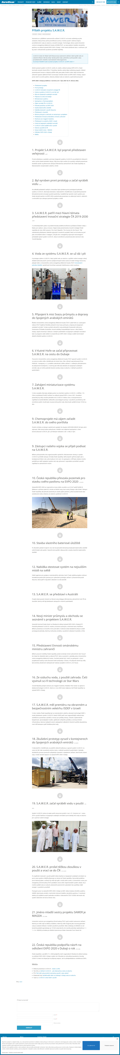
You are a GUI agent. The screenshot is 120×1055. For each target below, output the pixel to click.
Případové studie (110, 5)
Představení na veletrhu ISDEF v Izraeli (46, 121)
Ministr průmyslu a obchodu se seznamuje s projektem (51, 114)
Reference (46, 2)
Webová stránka (57, 1023)
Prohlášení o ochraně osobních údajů (16, 1052)
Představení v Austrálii (41, 112)
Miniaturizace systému (41, 99)
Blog (53, 2)
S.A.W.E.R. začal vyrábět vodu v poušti (46, 125)
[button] (117, 1039)
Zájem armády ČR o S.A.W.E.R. (43, 103)
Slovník (103, 5)
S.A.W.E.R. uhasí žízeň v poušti (48, 977)
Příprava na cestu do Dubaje (43, 96)
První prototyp (39, 88)
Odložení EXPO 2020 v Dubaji (43, 132)
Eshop (59, 2)
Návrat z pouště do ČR (41, 128)
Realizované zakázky (95, 5)
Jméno (55, 1014)
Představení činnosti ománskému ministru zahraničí (50, 116)
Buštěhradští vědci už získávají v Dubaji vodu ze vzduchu (59, 975)
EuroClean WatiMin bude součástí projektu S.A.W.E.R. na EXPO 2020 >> (53, 62)
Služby (39, 2)
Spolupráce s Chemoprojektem (44, 101)
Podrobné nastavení (109, 1045)
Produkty (21, 2)
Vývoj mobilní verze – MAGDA (43, 130)
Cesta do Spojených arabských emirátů (46, 123)
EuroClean (48, 34)
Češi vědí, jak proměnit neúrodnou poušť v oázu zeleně (52, 973)
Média (37, 134)
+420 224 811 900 (100, 2)
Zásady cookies (5, 1052)
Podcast (116, 5)
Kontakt (65, 2)
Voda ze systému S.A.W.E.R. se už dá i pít (47, 92)
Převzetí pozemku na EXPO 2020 (44, 105)
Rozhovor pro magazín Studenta (44, 119)
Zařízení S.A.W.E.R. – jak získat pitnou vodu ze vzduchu (56, 971)
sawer (20, 981)
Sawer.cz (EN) (56, 969)
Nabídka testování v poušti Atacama (45, 110)
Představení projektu (41, 85)
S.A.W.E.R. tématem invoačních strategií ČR (47, 90)
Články (88, 5)
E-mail (55, 1019)
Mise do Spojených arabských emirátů (46, 94)
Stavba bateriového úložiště (43, 108)
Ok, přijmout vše (91, 1045)
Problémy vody (30, 2)
